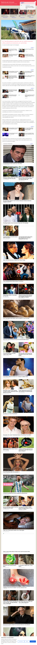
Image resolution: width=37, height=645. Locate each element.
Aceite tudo (33, 641)
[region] (18, 640)
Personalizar (21, 641)
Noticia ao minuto (7, 2)
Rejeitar (27, 641)
